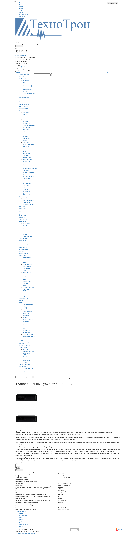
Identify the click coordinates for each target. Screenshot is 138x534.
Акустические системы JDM (27, 283)
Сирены (21, 302)
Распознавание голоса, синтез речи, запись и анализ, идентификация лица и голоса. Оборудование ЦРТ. (24, 103)
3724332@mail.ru (20, 56)
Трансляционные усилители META (28, 294)
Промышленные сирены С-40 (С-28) (28, 306)
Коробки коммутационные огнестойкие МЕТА (28, 352)
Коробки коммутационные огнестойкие (24, 345)
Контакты (22, 16)
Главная (21, 3)
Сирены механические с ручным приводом (27, 312)
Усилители (26, 242)
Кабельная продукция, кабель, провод (24, 340)
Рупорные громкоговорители (28, 199)
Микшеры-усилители (26, 245)
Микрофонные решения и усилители (27, 161)
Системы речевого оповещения (27, 121)
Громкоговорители (25, 197)
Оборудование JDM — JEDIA (23, 254)
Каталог (21, 7)
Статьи (21, 12)
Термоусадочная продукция (24, 365)
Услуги (21, 10)
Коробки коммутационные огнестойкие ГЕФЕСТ (28, 359)
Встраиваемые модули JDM (27, 265)
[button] (112, 3)
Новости (21, 8)
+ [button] (16, 467)
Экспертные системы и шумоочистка (27, 155)
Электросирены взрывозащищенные (29, 335)
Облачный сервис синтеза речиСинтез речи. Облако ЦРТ (26, 190)
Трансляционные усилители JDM (28, 289)
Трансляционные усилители (24, 239)
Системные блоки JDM (26, 269)
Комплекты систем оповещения (27, 225)
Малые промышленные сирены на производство (28, 320)
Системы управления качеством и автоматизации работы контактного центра (27, 134)
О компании (23, 5)
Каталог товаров (27, 379)
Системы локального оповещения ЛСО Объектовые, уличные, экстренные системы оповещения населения (24, 213)
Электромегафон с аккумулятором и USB (28, 88)
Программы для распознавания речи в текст (27, 181)
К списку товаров (20, 511)
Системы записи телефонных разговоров (27, 115)
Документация (23, 14)
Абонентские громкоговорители (28, 203)
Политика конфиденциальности (25, 533)
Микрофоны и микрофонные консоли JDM (27, 276)
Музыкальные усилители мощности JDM (27, 260)
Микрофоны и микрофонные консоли (23, 249)
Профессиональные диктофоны (29, 126)
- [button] (18, 467)
